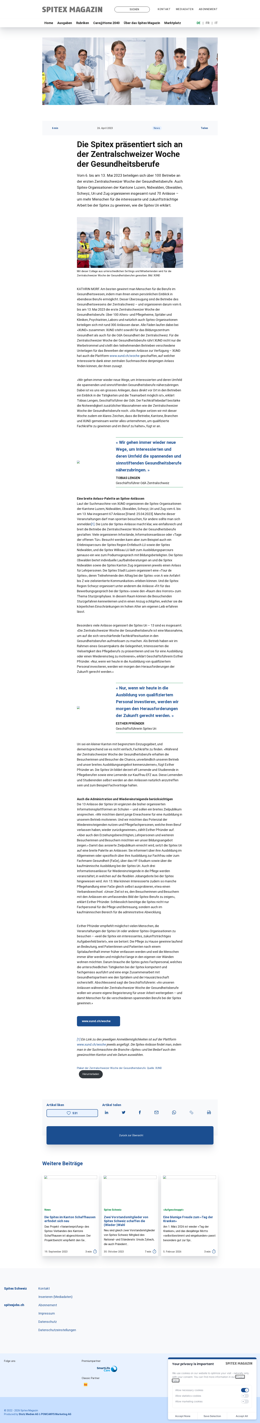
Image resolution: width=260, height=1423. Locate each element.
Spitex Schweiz (113, 1209)
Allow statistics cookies (188, 1395)
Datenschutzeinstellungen (57, 1330)
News (157, 128)
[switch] (245, 1390)
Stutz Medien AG (28, 1414)
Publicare (130, 1372)
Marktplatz (172, 23)
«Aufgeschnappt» (173, 1209)
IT (216, 23)
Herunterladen (91, 1074)
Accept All (242, 1416)
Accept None (182, 1416)
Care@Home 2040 (106, 23)
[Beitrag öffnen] (70, 1215)
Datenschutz (47, 1322)
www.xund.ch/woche (96, 1021)
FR (207, 23)
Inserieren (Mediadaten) (55, 1297)
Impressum (46, 1313)
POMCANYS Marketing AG (56, 1414)
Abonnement (208, 9)
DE (198, 23)
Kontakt (164, 9)
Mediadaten (184, 9)
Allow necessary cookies (189, 1390)
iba (87, 1385)
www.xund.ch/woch (124, 356)
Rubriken (82, 23)
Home (48, 23)
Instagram (10, 1369)
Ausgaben (64, 23)
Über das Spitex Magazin (142, 23)
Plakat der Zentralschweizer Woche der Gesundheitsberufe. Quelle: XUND (119, 1068)
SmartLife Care (109, 1369)
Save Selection (212, 1416)
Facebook (39, 1369)
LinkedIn (24, 1369)
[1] (92, 524)
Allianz (86, 1372)
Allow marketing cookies (189, 1401)
